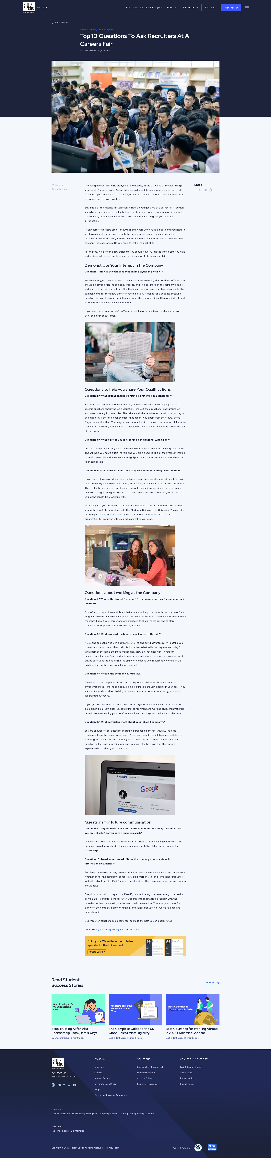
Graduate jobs (105, 29)
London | (56, 1113)
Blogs (97, 1089)
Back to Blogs (62, 22)
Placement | (68, 1130)
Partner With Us (188, 1078)
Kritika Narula (90, 50)
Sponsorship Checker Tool (150, 1066)
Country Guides (144, 1078)
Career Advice (88, 29)
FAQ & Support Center (191, 1066)
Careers (98, 1072)
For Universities (134, 7)
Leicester (149, 1113)
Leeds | (132, 1113)
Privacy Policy (112, 1147)
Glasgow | (114, 1113)
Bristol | (140, 1113)
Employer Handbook (147, 1083)
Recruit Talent (187, 1083)
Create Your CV (97, 951)
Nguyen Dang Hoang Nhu (110, 929)
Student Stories (102, 1078)
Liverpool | (104, 1113)
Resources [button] (191, 7)
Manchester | (78, 1113)
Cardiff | (124, 1113)
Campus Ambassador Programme (110, 1095)
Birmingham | (92, 1113)
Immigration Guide (146, 1072)
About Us (99, 1066)
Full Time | (57, 1130)
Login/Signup (231, 7)
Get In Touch (186, 1072)
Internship (79, 1130)
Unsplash (133, 929)
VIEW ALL (211, 982)
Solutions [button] (174, 7)
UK (45, 7)
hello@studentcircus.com (64, 1076)
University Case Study (105, 1083)
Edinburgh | (66, 1113)
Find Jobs (210, 7)
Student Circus (62, 1037)
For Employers (154, 7)
